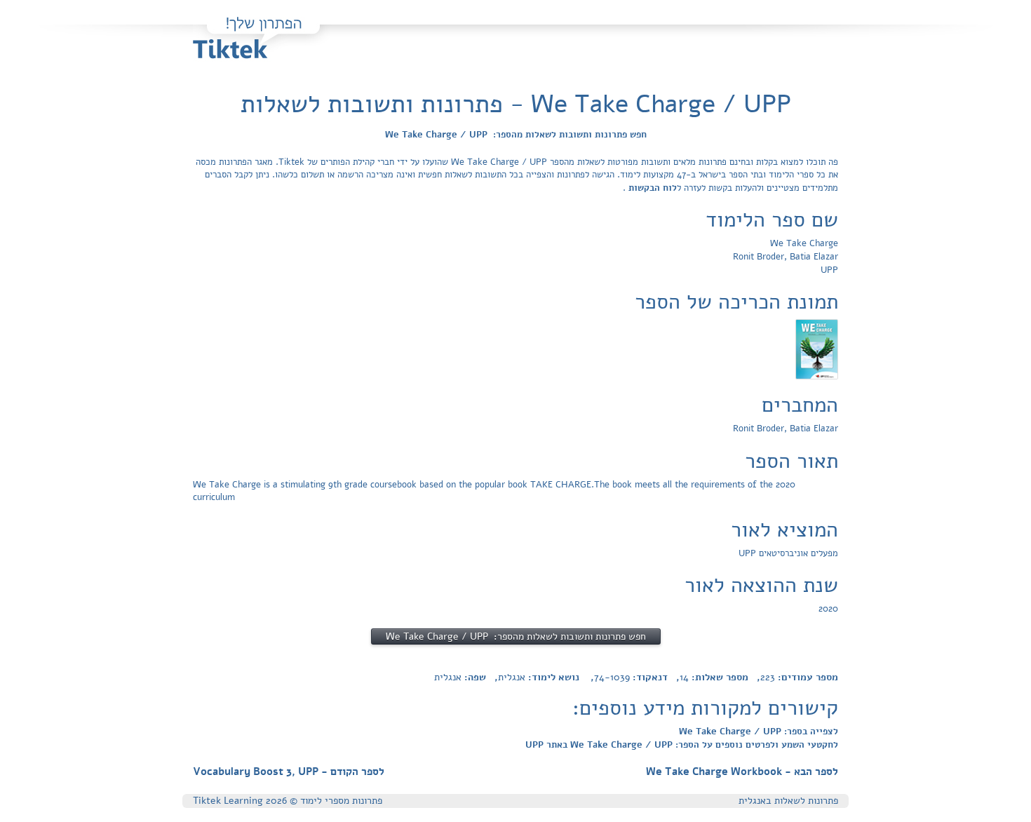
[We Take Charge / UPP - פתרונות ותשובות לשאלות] (816, 348)
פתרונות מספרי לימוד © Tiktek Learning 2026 (287, 800)
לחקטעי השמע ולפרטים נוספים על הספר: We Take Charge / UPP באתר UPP (681, 745)
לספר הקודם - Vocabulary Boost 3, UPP (288, 771)
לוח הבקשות (651, 188)
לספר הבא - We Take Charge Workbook (742, 771)
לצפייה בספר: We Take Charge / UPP (758, 731)
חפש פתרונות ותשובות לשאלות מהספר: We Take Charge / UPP (516, 134)
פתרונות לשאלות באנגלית (788, 800)
